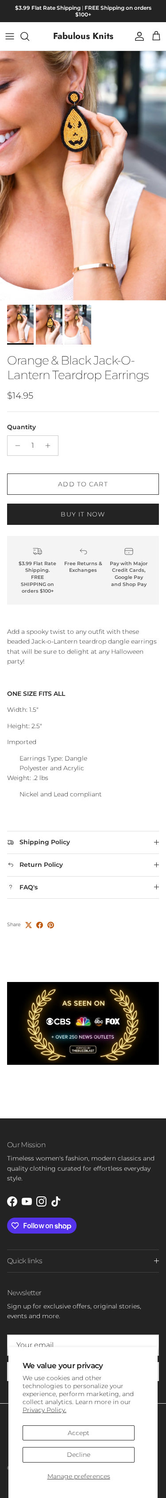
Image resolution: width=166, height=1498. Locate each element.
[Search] (29, 36)
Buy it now (83, 514)
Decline (78, 1455)
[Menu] (9, 36)
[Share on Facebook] (39, 925)
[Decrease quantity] (15, 445)
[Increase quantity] (50, 445)
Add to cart (83, 484)
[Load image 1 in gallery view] (83, 175)
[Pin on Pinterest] (50, 925)
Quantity (21, 427)
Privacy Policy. (44, 1410)
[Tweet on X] (28, 925)
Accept (78, 1433)
